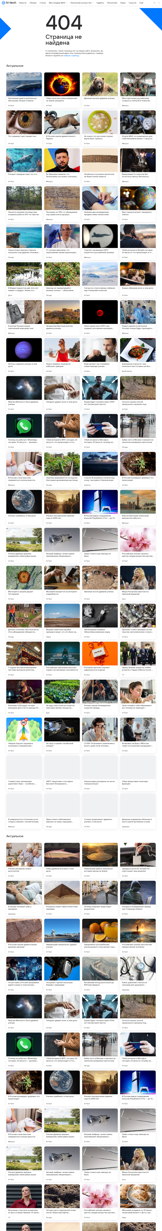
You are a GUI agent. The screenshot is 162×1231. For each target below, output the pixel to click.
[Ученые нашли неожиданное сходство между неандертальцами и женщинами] (100, 697)
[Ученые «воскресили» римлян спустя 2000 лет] (62, 507)
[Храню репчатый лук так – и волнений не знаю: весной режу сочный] (138, 849)
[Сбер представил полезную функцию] (138, 773)
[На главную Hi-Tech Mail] (10, 3)
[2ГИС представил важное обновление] (100, 963)
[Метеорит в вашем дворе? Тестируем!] (24, 583)
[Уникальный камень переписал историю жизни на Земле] (100, 1012)
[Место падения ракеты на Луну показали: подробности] (24, 849)
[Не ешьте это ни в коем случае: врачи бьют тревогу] (100, 128)
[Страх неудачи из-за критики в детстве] (62, 887)
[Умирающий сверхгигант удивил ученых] (62, 1088)
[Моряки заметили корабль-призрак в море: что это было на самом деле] (62, 621)
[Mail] (3, 3)
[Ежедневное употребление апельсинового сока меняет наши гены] (100, 1088)
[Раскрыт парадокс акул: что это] (24, 166)
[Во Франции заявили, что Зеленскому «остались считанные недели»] (62, 166)
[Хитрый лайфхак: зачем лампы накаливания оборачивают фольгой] (62, 545)
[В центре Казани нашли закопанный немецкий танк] (24, 318)
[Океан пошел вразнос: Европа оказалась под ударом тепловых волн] (24, 242)
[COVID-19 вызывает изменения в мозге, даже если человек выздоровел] (100, 735)
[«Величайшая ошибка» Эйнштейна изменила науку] (100, 621)
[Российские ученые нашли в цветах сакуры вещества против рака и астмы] (138, 545)
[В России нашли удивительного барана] (62, 128)
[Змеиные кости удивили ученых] (100, 583)
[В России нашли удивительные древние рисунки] (24, 1088)
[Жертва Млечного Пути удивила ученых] (24, 394)
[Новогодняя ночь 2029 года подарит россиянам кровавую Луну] (100, 318)
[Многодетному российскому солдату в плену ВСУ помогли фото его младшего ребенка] (138, 90)
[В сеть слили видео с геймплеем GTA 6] (62, 849)
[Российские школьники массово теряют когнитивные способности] (62, 659)
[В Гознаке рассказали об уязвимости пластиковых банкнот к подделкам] (100, 849)
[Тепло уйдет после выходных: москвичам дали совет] (24, 963)
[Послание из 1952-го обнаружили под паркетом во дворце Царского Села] (62, 204)
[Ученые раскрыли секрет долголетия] (24, 1012)
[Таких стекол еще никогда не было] (100, 545)
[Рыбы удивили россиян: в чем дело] (62, 1012)
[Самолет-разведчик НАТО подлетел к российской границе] (100, 242)
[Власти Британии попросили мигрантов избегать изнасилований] (138, 507)
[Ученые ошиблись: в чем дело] (24, 507)
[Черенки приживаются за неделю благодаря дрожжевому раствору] (62, 470)
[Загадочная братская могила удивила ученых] (62, 318)
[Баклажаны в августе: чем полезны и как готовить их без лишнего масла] (138, 356)
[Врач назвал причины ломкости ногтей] (138, 887)
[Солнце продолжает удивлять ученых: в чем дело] (100, 811)
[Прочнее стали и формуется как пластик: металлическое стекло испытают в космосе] (138, 621)
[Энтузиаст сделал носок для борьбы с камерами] (62, 1126)
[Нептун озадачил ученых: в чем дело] (24, 356)
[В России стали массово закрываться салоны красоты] (24, 470)
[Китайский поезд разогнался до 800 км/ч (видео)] (100, 1126)
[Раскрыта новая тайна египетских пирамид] (62, 1050)
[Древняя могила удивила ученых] (100, 90)
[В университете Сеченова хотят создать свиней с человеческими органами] (24, 811)
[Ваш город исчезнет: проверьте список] (138, 204)
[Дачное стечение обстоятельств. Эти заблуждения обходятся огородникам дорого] (24, 621)
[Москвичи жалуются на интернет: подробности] (62, 583)
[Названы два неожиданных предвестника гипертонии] (100, 204)
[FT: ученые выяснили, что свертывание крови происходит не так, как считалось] (62, 242)
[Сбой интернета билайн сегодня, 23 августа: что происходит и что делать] (138, 242)
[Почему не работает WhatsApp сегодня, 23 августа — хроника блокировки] (24, 432)
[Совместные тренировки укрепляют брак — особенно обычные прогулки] (24, 773)
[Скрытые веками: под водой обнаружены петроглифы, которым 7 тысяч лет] (100, 925)
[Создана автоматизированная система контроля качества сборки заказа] (24, 659)
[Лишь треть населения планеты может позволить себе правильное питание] (100, 887)
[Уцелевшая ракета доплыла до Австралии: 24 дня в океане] (24, 90)
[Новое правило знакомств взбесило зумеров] (62, 356)
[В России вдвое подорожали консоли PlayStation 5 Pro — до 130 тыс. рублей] (100, 507)
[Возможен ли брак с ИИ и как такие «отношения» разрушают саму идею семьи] (138, 735)
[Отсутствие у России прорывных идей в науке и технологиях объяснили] (24, 1126)
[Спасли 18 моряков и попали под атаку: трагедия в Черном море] (100, 470)
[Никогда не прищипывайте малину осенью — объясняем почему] (62, 280)
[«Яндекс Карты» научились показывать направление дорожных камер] (24, 735)
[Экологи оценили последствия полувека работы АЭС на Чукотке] (24, 204)
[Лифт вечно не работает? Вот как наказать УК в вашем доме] (62, 925)
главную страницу (71, 55)
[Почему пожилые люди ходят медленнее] (100, 1050)
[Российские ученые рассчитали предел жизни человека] (138, 1088)
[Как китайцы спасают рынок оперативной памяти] (24, 887)
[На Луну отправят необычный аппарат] (62, 735)
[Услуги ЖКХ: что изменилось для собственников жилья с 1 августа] (138, 128)
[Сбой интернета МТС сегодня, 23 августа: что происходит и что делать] (62, 432)
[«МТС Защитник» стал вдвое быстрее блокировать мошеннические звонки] (62, 773)
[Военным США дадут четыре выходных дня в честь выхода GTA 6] (24, 697)
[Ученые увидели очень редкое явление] (138, 963)
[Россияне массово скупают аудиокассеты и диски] (100, 659)
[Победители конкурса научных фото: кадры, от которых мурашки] (138, 925)
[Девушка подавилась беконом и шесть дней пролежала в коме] (138, 811)
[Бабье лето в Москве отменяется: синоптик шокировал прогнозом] (138, 432)
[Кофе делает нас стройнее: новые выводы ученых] (100, 356)
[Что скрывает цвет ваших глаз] (24, 128)
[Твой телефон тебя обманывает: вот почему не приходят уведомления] (138, 697)
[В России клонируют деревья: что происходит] (138, 470)
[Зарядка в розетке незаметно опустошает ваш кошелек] (138, 1012)
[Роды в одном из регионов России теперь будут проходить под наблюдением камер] (138, 318)
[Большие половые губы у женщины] (24, 1050)
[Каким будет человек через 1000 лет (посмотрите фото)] (100, 394)
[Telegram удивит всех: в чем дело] (62, 394)
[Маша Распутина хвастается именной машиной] (138, 583)
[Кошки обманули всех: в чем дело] (138, 280)
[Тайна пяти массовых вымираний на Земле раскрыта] (62, 90)
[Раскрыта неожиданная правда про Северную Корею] (138, 1050)
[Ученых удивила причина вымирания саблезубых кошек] (24, 545)
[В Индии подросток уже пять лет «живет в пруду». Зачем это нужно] (24, 280)
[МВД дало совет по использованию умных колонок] (62, 963)
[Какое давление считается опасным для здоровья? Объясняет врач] (138, 1126)
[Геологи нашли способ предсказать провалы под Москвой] (138, 394)
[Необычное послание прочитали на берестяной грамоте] (100, 166)
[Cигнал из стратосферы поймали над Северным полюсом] (100, 280)
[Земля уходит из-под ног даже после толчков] (24, 925)
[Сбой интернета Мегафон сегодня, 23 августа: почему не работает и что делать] (100, 432)
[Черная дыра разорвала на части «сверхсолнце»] (100, 773)
